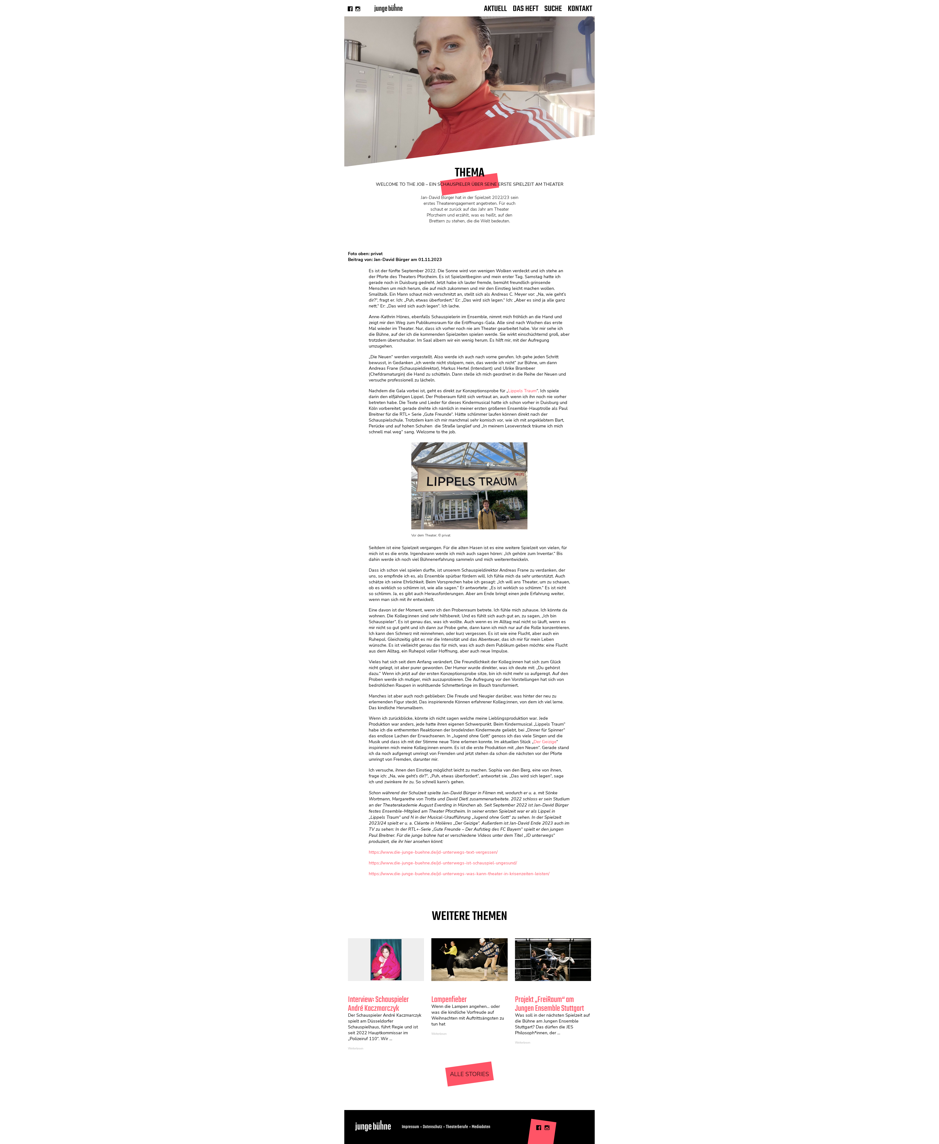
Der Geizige (545, 742)
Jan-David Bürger (392, 259)
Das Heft (525, 9)
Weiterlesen (355, 1048)
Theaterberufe (457, 1127)
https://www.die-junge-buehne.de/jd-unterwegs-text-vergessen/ (433, 852)
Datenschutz (432, 1127)
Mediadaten (481, 1127)
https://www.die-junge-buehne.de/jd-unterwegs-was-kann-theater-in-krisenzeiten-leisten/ (459, 874)
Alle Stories (469, 1074)
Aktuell (495, 9)
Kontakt (580, 9)
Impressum (410, 1127)
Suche (553, 9)
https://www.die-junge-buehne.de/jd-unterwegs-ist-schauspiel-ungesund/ (443, 863)
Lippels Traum (522, 391)
